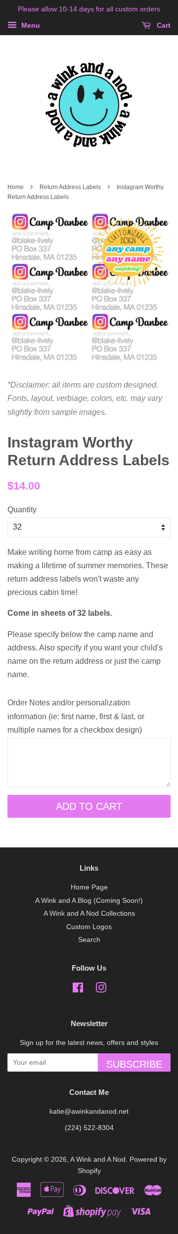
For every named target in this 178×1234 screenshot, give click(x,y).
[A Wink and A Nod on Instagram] (100, 989)
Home (15, 187)
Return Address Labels (70, 187)
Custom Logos (89, 927)
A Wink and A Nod (98, 1159)
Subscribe (134, 1064)
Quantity (22, 509)
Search (89, 939)
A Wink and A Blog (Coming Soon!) (89, 900)
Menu (29, 25)
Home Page (89, 887)
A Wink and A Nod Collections (89, 913)
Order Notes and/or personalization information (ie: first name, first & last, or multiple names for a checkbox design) (75, 716)
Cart (163, 25)
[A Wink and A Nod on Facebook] (78, 989)
